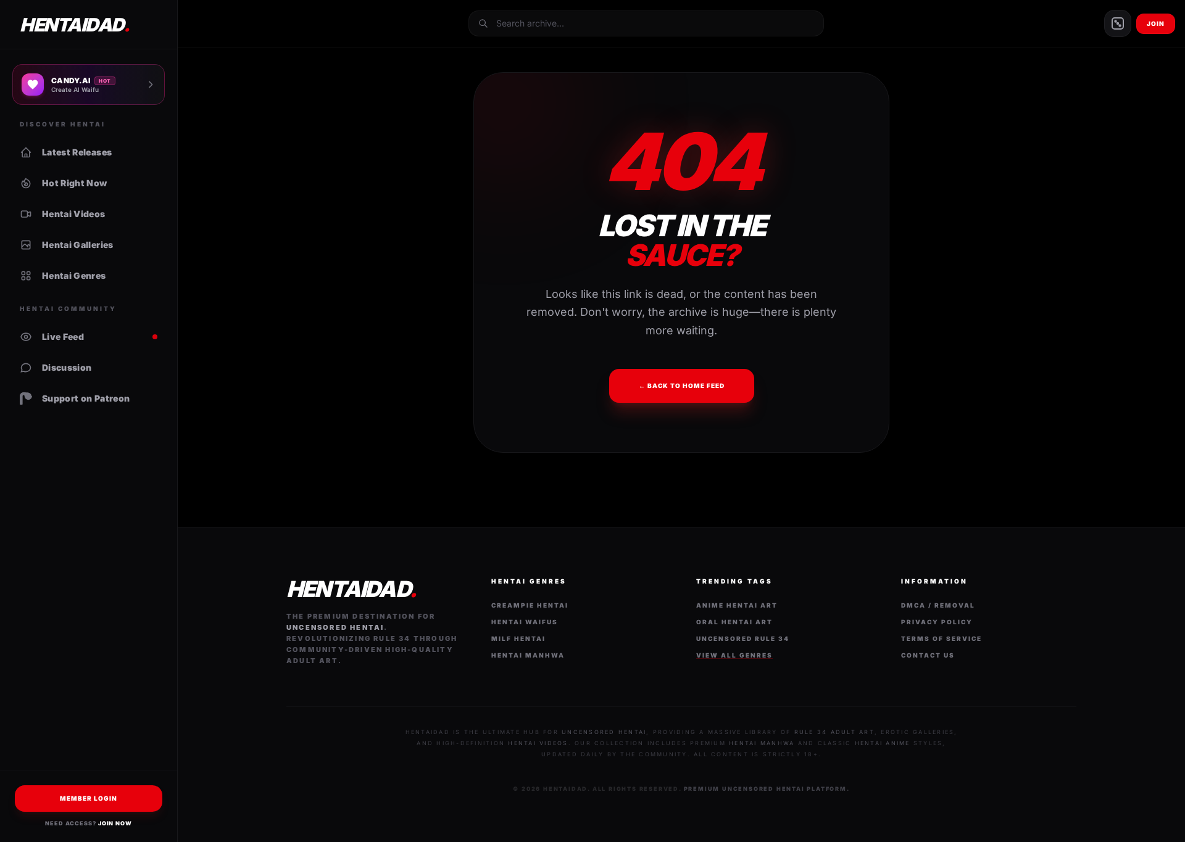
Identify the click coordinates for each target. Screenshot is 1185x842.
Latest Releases (77, 152)
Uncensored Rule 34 (742, 638)
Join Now (115, 823)
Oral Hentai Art (734, 621)
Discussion (67, 367)
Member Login (88, 798)
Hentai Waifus (524, 621)
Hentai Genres (74, 275)
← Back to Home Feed (682, 385)
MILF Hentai (518, 638)
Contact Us (928, 655)
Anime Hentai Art (737, 605)
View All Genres (734, 655)
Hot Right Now (74, 183)
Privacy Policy (937, 621)
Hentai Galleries (78, 244)
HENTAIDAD (74, 25)
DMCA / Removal (938, 605)
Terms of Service (941, 638)
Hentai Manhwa (528, 655)
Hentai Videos (74, 213)
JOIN (1156, 23)
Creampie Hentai (529, 605)
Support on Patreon (86, 398)
